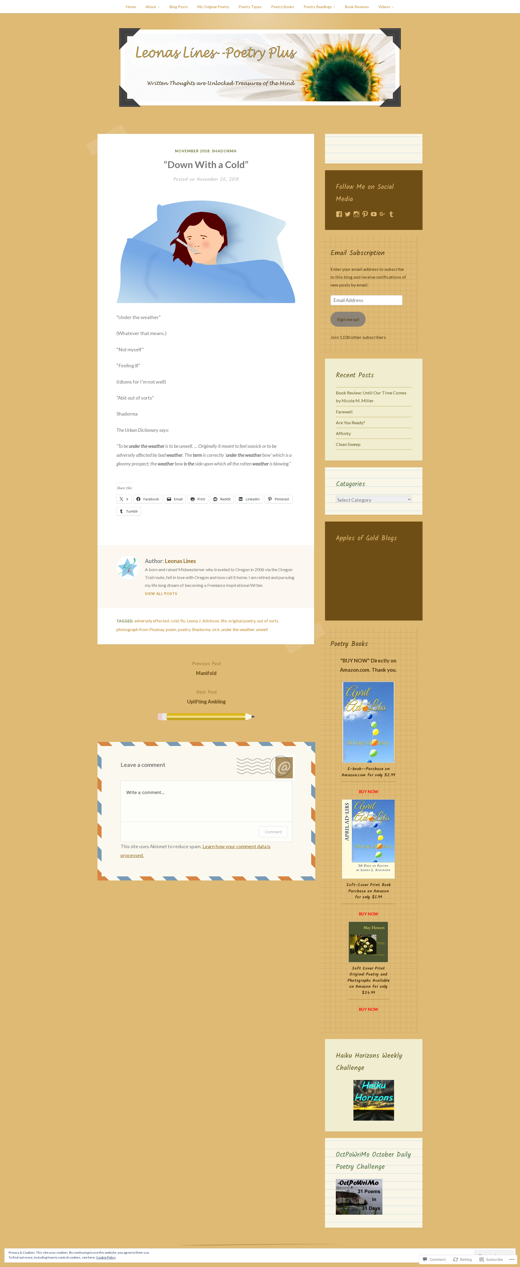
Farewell (344, 411)
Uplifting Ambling (206, 696)
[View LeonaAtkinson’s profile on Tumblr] (391, 214)
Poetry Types (250, 6)
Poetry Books (282, 6)
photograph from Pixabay (140, 629)
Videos (384, 6)
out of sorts (267, 620)
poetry (184, 629)
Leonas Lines (180, 561)
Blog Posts (179, 6)
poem (171, 629)
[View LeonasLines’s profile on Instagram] (356, 214)
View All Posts (161, 593)
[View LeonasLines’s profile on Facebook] (339, 214)
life (224, 620)
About (150, 6)
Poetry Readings (318, 6)
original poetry (241, 620)
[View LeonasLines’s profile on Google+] (382, 214)
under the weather (237, 629)
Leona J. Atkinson (203, 620)
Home (131, 6)
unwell (262, 629)
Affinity (343, 433)
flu (182, 620)
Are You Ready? (350, 422)
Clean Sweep (348, 444)
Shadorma (224, 151)
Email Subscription (357, 253)
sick (216, 629)
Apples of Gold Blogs (366, 538)
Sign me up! (348, 319)
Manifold (206, 668)
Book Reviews (357, 6)
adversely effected (151, 620)
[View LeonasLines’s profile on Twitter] (347, 214)
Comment (273, 831)
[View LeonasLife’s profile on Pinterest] (365, 214)
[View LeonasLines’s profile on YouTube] (373, 214)
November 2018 (192, 151)
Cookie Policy (106, 1257)
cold (175, 620)
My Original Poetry (213, 6)
